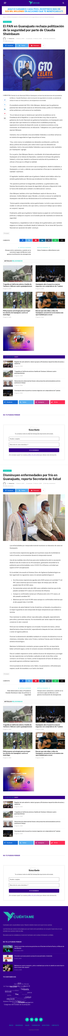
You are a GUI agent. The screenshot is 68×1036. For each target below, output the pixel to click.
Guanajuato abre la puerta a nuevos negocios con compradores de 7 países (49, 285)
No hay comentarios (50, 38)
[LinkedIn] (5, 109)
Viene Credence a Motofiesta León (48, 250)
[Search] (63, 3)
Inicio (4, 17)
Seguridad (19, 1025)
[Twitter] (5, 104)
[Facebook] (5, 100)
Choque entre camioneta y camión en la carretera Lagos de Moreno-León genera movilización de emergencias (18, 252)
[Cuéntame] (34, 3)
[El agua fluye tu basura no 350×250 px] (18, 348)
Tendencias (36, 1025)
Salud (27, 1025)
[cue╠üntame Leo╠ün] (18, 791)
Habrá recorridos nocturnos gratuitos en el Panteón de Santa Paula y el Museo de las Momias (39, 947)
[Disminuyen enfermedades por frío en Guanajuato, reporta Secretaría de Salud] (34, 540)
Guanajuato (7, 21)
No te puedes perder (11, 415)
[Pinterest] (5, 113)
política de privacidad (33, 455)
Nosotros (45, 1025)
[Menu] (5, 3)
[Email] (5, 118)
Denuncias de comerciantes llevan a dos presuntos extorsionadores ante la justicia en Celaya (37, 381)
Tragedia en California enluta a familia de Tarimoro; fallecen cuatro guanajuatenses (17, 285)
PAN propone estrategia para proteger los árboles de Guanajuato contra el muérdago (16, 313)
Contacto (55, 1025)
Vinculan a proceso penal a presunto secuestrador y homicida (33, 956)
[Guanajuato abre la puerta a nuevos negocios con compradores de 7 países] (50, 273)
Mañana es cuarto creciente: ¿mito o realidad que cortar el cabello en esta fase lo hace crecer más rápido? (39, 966)
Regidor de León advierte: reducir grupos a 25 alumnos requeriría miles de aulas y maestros (39, 362)
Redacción (11, 38)
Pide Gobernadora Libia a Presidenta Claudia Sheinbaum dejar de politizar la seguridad (18, 692)
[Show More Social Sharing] (43, 45)
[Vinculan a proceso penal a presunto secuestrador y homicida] (8, 958)
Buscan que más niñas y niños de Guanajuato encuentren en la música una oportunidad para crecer (49, 313)
